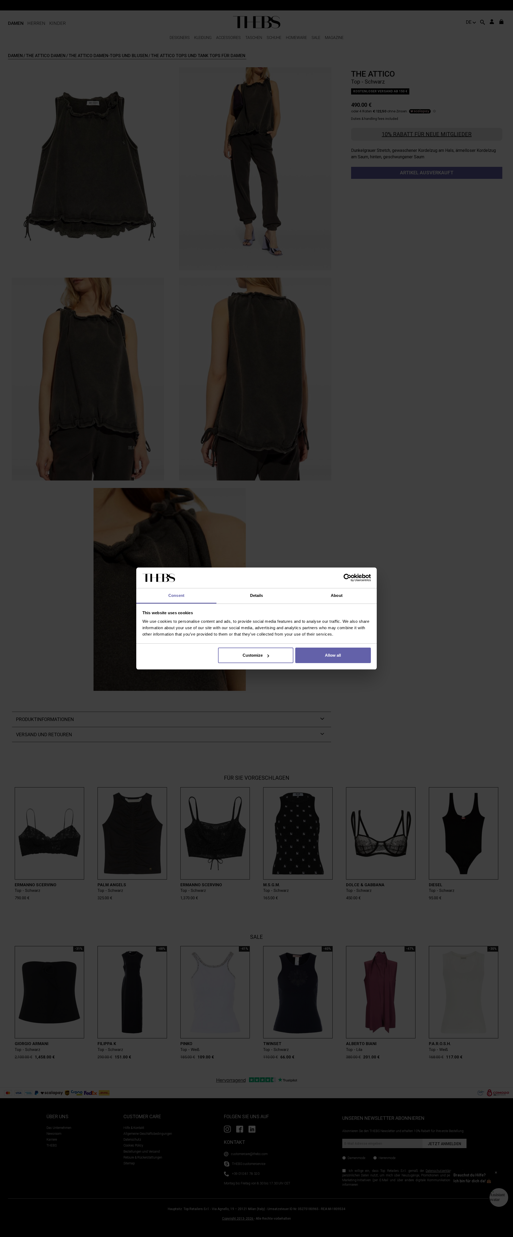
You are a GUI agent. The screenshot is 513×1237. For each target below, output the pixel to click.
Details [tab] (256, 595)
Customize (253, 655)
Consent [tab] (176, 595)
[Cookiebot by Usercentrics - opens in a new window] (347, 578)
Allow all (333, 655)
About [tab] (337, 595)
